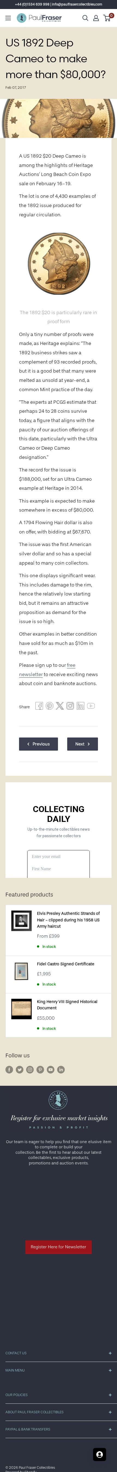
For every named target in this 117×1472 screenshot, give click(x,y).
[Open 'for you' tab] (99, 1454)
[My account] (96, 18)
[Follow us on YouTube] (50, 1069)
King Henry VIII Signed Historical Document (67, 1004)
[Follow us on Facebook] (9, 1069)
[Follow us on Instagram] (30, 1069)
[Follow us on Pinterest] (40, 1069)
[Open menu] (8, 18)
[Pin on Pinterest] (49, 707)
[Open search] (85, 18)
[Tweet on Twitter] (60, 707)
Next (79, 744)
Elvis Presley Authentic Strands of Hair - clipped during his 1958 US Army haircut (68, 920)
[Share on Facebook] (39, 707)
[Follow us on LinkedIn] (61, 1069)
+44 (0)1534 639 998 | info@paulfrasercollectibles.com (58, 4)
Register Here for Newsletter (58, 1246)
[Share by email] (70, 707)
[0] (107, 18)
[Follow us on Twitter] (19, 1069)
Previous (41, 744)
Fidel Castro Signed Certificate (65, 964)
